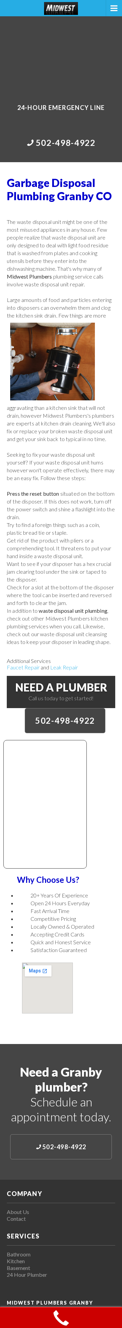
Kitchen (16, 1261)
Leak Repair (64, 667)
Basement (18, 1268)
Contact (16, 1218)
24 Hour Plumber (27, 1274)
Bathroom (18, 1254)
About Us (18, 1212)
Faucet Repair (23, 667)
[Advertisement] (61, 55)
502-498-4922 (65, 720)
